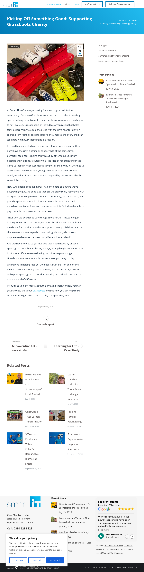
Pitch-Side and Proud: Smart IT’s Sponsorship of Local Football (33, 384)
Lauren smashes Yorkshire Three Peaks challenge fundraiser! (74, 387)
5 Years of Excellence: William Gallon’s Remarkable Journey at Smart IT (32, 449)
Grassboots (39, 290)
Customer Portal (54, 4)
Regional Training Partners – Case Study (75, 544)
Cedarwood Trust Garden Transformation (33, 416)
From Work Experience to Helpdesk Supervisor (75, 442)
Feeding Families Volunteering (75, 416)
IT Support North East (114, 549)
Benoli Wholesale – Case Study (74, 532)
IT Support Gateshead (113, 545)
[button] (132, 537)
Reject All (36, 560)
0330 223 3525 (73, 4)
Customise (18, 560)
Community (14, 47)
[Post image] (14, 378)
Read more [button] (103, 530)
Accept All (55, 560)
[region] (37, 550)
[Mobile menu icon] (139, 4)
